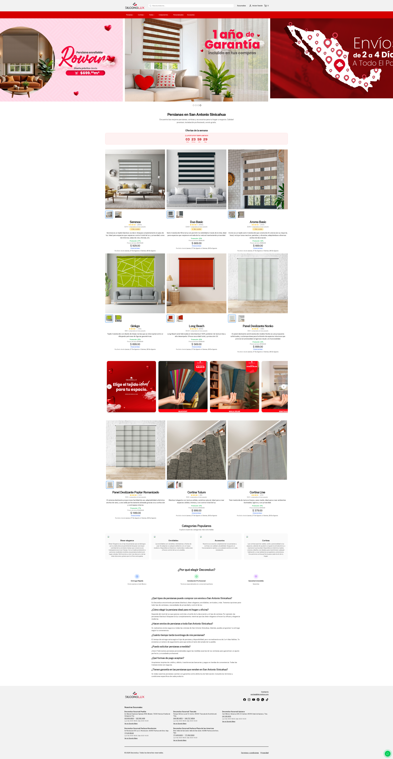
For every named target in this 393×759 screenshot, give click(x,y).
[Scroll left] (109, 386)
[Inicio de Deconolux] (134, 6)
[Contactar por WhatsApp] (388, 754)
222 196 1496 (140, 718)
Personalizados (178, 15)
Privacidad (264, 753)
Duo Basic (196, 222)
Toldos (151, 15)
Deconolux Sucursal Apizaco (233, 712)
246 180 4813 (178, 718)
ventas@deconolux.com (260, 694)
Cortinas (141, 15)
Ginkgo (135, 326)
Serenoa (135, 222)
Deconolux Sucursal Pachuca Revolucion (140, 728)
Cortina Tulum (196, 492)
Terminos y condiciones (250, 753)
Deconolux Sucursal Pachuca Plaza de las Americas (193, 728)
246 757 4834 (190, 718)
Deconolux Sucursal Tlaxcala (184, 712)
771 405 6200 (178, 735)
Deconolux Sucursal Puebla (135, 712)
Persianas (129, 15)
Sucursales (241, 6)
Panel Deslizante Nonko (258, 326)
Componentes (163, 15)
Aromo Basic (258, 222)
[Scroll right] (283, 386)
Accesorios (191, 15)
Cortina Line (257, 492)
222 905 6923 (129, 718)
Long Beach (196, 326)
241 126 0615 (226, 716)
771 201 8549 (129, 733)
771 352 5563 (189, 735)
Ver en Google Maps (131, 723)
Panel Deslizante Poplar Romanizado (135, 492)
